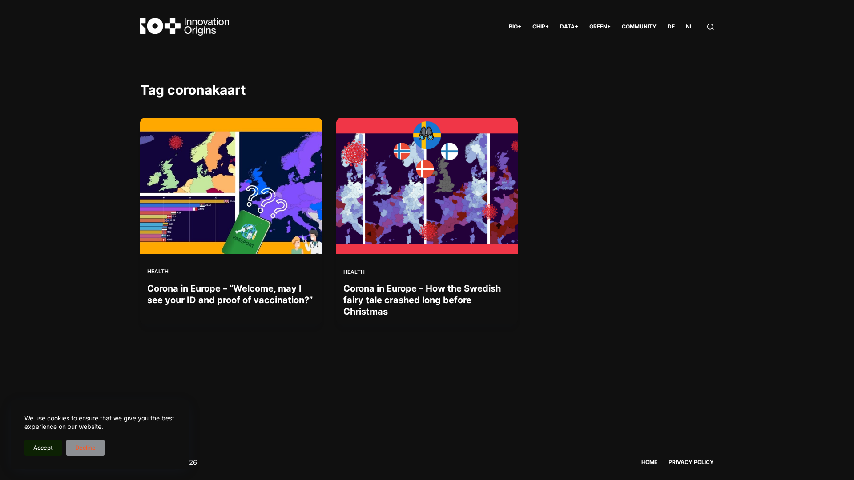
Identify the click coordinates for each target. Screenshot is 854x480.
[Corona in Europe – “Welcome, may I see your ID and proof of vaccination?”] (231, 186)
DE (671, 26)
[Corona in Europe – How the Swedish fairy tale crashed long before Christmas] (427, 186)
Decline (85, 447)
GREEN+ (600, 26)
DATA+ (569, 26)
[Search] (710, 27)
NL (689, 26)
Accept (43, 447)
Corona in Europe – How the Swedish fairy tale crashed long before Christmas (422, 300)
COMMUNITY (639, 26)
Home (649, 462)
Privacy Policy (691, 462)
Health (158, 271)
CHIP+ (540, 26)
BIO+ (515, 26)
